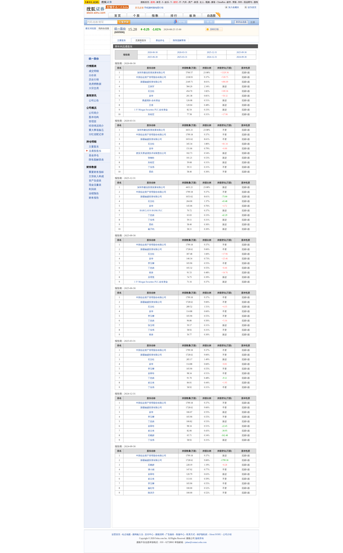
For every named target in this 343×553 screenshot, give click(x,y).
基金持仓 (94, 155)
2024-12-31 (212, 57)
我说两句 (248, 2)
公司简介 (94, 113)
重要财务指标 (96, 172)
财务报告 (94, 197)
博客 (234, 2)
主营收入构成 (96, 176)
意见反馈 (139, 7)
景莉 (151, 172)
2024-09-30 (242, 57)
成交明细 (94, 71)
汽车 (185, 2)
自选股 (211, 15)
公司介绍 (227, 534)
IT (180, 2)
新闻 (153, 2)
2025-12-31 (212, 52)
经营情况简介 (96, 125)
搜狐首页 (145, 2)
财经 (175, 2)
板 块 (192, 15)
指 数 (155, 15)
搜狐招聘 (159, 534)
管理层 (92, 121)
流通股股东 (95, 151)
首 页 (117, 15)
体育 (158, 2)
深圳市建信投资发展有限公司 (151, 72)
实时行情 (214, 29)
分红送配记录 (96, 134)
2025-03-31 (182, 57)
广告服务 (170, 534)
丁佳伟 (151, 167)
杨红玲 (151, 488)
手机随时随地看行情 (153, 7)
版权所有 (199, 538)
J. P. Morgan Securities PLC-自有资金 (151, 109)
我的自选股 (103, 28)
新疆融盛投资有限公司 (151, 82)
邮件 (229, 2)
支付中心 (149, 534)
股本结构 (94, 117)
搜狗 (256, 2)
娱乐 (167, 2)
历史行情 (94, 79)
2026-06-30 (153, 52)
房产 (190, 2)
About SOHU (215, 534)
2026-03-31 (182, 52)
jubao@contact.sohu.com (196, 542)
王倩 (151, 105)
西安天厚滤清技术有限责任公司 (151, 153)
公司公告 (94, 100)
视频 (207, 2)
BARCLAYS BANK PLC (151, 210)
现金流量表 (95, 185)
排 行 (174, 15)
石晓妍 (151, 435)
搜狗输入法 (137, 534)
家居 (196, 2)
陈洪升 (151, 493)
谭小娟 (151, 469)
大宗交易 (94, 88)
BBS (240, 2)
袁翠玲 (151, 373)
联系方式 (190, 534)
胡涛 (151, 272)
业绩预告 (94, 193)
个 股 (136, 15)
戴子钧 (151, 229)
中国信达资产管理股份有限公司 (151, 77)
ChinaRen (221, 2)
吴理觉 (151, 277)
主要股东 (94, 146)
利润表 (92, 189)
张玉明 (151, 325)
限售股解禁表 (96, 159)
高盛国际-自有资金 (151, 100)
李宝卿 (151, 263)
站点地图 (126, 534)
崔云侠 (151, 382)
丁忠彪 (151, 215)
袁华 (151, 96)
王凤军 (151, 86)
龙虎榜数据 (95, 84)
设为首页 (252, 7)
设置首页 (116, 534)
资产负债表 (95, 180)
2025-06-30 (153, 57)
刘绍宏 (151, 114)
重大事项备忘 (96, 130)
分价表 (92, 75)
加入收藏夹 (233, 7)
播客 (213, 2)
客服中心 (180, 534)
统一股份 (120, 28)
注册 (252, 22)
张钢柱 (151, 158)
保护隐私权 (202, 534)
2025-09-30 (242, 52)
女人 (202, 2)
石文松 (151, 91)
